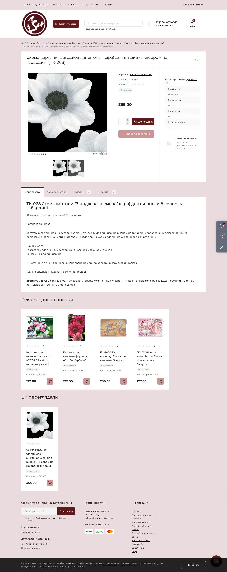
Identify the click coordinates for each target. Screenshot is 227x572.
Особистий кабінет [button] (193, 4)
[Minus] (127, 124)
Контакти (111, 4)
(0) (129, 84)
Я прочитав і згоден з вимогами (47, 519)
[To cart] (50, 381)
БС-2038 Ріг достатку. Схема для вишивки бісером (113, 356)
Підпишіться (66, 511)
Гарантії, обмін (91, 4)
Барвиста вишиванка (141, 74)
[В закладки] (197, 60)
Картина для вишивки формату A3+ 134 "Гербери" (75, 356)
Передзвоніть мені (30, 548)
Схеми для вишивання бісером (64, 43)
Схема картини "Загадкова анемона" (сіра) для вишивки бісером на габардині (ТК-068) (39, 457)
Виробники (138, 548)
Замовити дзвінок (163, 25)
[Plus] (127, 120)
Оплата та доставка (36, 4)
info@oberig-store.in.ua (96, 524)
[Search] (88, 23)
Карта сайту (138, 544)
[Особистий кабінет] (221, 247)
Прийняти (193, 564)
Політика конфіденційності (48, 518)
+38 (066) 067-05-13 (165, 22)
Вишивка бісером (36, 43)
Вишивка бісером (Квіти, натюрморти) (144, 43)
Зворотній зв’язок (141, 540)
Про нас (58, 4)
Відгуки (72, 4)
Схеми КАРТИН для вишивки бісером (102, 43)
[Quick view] (53, 314)
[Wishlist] (53, 320)
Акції (134, 551)
